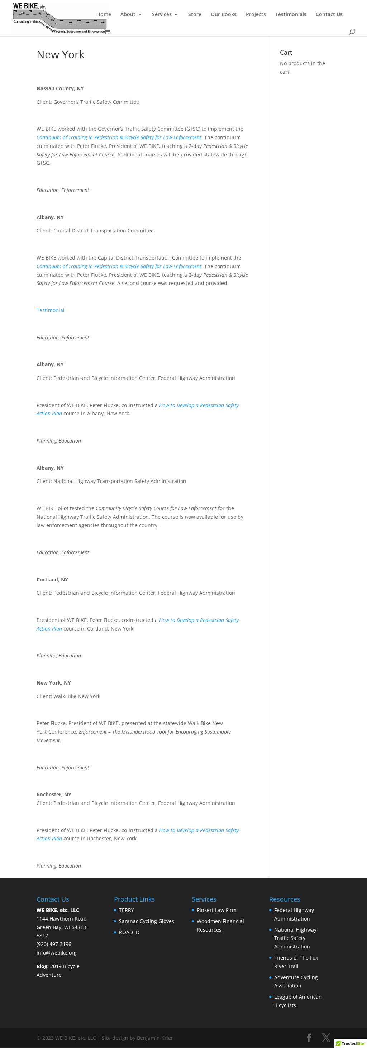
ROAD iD (130, 932)
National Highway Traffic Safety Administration (295, 938)
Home (103, 15)
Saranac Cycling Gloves (146, 921)
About (127, 15)
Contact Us (329, 15)
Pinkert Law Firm (217, 910)
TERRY (127, 910)
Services (162, 15)
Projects (256, 15)
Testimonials (290, 15)
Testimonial (51, 310)
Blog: (43, 966)
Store (194, 15)
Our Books (224, 15)
